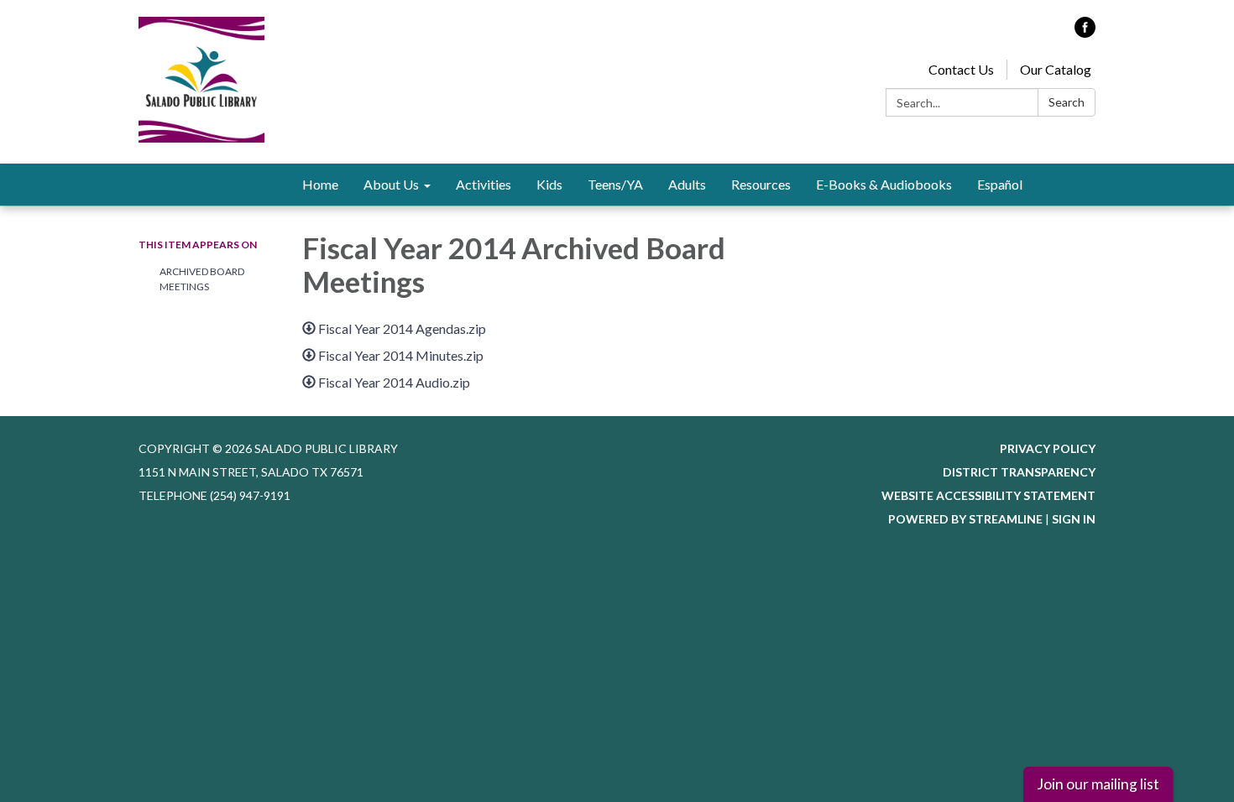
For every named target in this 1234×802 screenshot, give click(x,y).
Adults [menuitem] (687, 184)
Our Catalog (1055, 69)
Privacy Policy (1047, 448)
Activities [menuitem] (483, 184)
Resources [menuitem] (761, 184)
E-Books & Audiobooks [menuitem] (884, 184)
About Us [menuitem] (391, 184)
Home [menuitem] (320, 184)
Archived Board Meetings (201, 279)
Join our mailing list (1098, 784)
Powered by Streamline (965, 519)
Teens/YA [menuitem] (615, 184)
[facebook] (1085, 32)
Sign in (1073, 519)
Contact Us (961, 69)
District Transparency (1019, 472)
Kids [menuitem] (549, 184)
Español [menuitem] (999, 184)
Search (1066, 102)
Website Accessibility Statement (988, 495)
